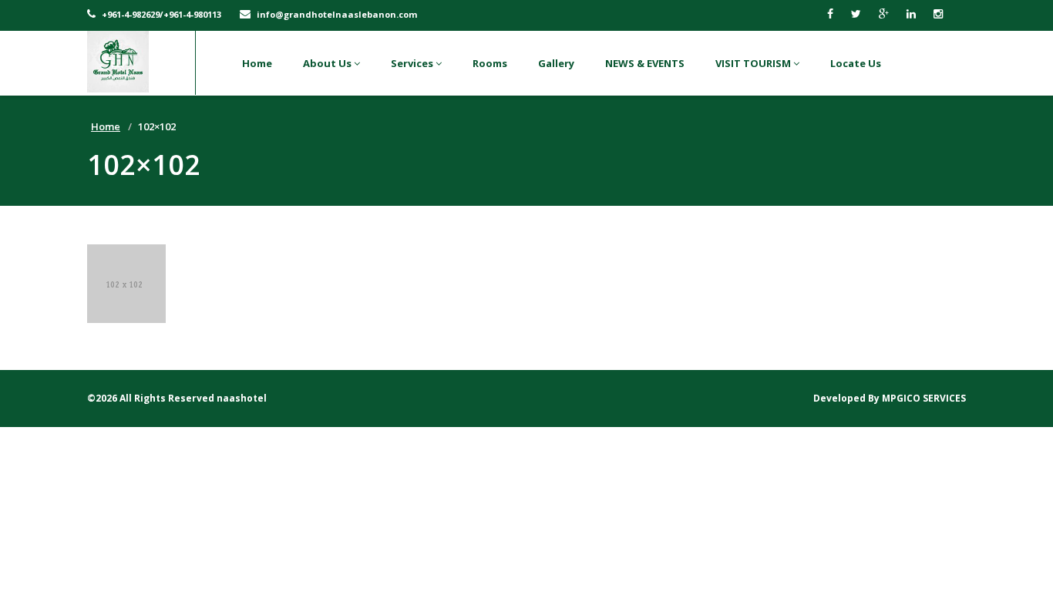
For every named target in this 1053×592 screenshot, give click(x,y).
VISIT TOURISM (754, 63)
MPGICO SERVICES (924, 398)
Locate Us (855, 63)
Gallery (556, 63)
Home (257, 63)
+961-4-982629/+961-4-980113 (160, 14)
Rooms (490, 63)
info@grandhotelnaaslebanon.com (335, 14)
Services (413, 63)
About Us (328, 63)
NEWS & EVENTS (645, 63)
